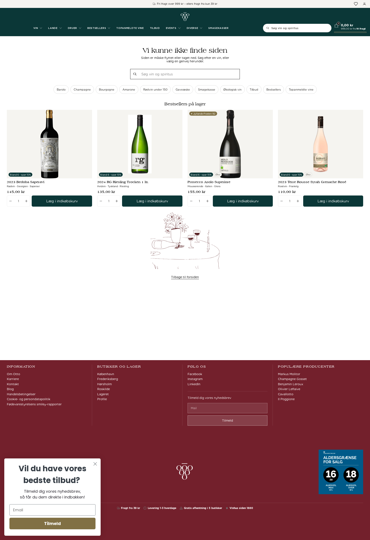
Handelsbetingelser (21, 394)
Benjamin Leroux (290, 384)
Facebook (195, 374)
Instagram (195, 379)
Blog (10, 389)
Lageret (103, 394)
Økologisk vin (232, 89)
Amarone (128, 89)
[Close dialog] (95, 464)
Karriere (13, 379)
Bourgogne (106, 89)
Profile (102, 399)
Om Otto (13, 374)
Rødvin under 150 (155, 89)
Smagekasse (206, 89)
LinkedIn (194, 384)
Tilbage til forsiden (185, 277)
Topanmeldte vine (130, 28)
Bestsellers (273, 89)
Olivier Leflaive (289, 389)
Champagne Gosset (292, 379)
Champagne (82, 89)
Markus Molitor (289, 374)
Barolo (61, 89)
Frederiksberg (107, 379)
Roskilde (103, 389)
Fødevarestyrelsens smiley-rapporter (34, 404)
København (105, 374)
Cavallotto (285, 394)
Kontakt (13, 384)
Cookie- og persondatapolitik (28, 399)
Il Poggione (286, 399)
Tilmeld (52, 524)
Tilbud (155, 28)
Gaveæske (183, 89)
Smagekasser (218, 28)
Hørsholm (104, 384)
